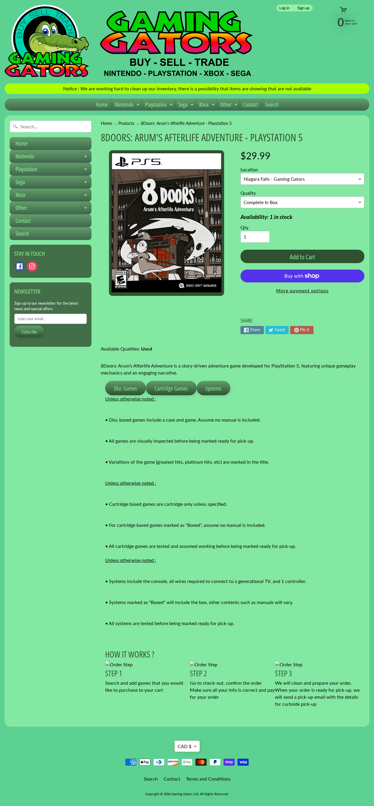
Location (249, 169)
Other (229, 106)
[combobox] (50, 126)
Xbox (207, 106)
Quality (248, 193)
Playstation (159, 106)
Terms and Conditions (208, 778)
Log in (284, 8)
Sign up (303, 8)
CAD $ (184, 746)
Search (271, 104)
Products (126, 123)
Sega (186, 106)
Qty (244, 227)
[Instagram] (32, 266)
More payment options (302, 290)
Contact (250, 104)
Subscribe (29, 332)
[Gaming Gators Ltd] (129, 42)
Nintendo (128, 106)
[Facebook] (19, 266)
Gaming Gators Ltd (185, 794)
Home (102, 104)
